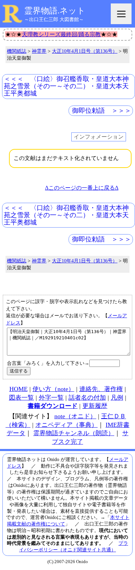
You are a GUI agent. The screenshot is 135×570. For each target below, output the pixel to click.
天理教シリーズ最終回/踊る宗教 (61, 34)
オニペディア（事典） (66, 424)
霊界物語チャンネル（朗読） (73, 433)
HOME (18, 389)
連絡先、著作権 (101, 389)
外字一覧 (51, 397)
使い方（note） (53, 389)
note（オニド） (75, 416)
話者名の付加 (87, 397)
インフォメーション (99, 137)
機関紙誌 (16, 51)
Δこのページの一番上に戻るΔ (81, 188)
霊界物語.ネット (55, 10)
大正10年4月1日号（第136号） (84, 51)
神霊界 (39, 51)
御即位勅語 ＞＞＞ (101, 110)
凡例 (117, 397)
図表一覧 (21, 397)
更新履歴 (94, 405)
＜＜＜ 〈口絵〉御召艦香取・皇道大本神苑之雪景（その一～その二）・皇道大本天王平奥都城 (66, 86)
